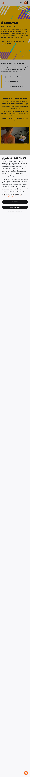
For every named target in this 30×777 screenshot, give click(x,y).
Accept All (15, 201)
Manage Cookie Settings (15, 211)
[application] (26, 773)
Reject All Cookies (15, 207)
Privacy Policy (8, 196)
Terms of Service (20, 196)
